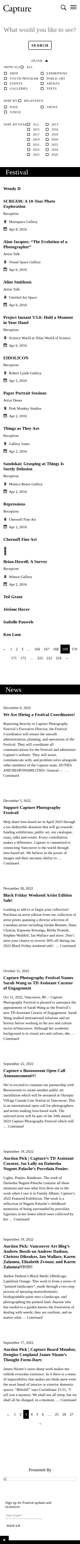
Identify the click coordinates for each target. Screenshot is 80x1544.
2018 (55, 134)
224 (58, 658)
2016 (55, 129)
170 (74, 649)
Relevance (33, 100)
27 (71, 1414)
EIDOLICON (15, 357)
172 (23, 658)
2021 (36, 144)
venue (15, 112)
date (14, 107)
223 (49, 658)
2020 (55, 139)
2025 (36, 154)
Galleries (19, 88)
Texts (52, 88)
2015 (36, 129)
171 (14, 658)
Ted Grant (13, 596)
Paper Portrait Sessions (25, 393)
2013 (55, 124)
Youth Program (24, 78)
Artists (53, 83)
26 (64, 1414)
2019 (36, 139)
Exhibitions (57, 73)
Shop (14, 73)
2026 (55, 154)
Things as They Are (21, 428)
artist (52, 107)
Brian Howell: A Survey (25, 561)
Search (41, 45)
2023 (36, 149)
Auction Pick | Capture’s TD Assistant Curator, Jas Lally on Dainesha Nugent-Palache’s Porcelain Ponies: (38, 1163)
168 (56, 649)
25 (57, 1414)
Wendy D (12, 188)
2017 (36, 134)
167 (46, 649)
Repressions (14, 504)
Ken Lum (12, 634)
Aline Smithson (17, 282)
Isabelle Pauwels (18, 621)
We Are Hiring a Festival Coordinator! (39, 714)
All (29, 67)
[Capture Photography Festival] (17, 9)
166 (37, 649)
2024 (55, 149)
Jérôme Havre (16, 609)
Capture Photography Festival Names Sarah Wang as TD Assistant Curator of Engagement (38, 982)
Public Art (56, 78)
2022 (55, 144)
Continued (11, 775)
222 (40, 658)
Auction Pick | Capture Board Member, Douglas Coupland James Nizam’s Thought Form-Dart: (39, 1354)
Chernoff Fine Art (20, 539)
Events (16, 83)
